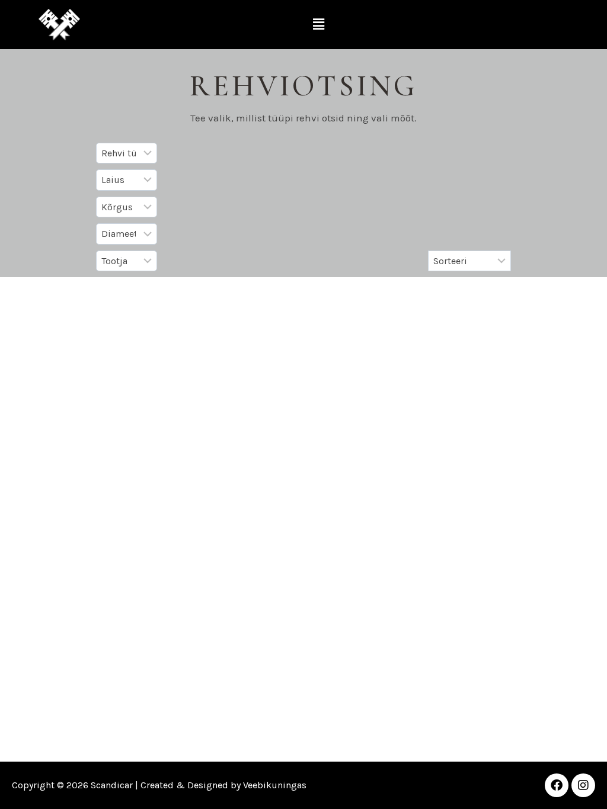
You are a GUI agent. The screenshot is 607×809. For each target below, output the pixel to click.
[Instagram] (583, 785)
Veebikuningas (274, 785)
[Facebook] (556, 785)
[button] (318, 24)
